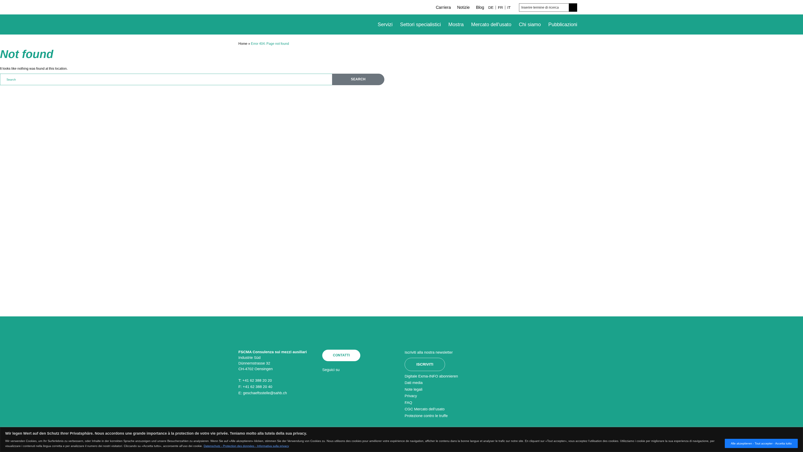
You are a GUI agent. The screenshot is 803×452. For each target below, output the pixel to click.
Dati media (414, 383)
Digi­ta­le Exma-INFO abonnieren (431, 376)
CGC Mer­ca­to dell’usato (425, 409)
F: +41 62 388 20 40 (255, 387)
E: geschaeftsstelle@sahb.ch (262, 393)
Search (358, 79)
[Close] (798, 430)
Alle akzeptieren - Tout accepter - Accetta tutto (761, 443)
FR (500, 7)
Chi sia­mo (530, 24)
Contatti (341, 355)
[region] (401, 439)
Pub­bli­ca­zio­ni (562, 24)
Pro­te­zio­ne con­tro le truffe (426, 416)
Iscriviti (424, 364)
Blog (480, 7)
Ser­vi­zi (385, 24)
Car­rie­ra (443, 7)
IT (509, 7)
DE (491, 7)
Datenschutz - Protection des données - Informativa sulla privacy (246, 446)
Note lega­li (413, 389)
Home (242, 43)
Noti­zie (463, 7)
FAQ (408, 403)
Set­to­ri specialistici (420, 24)
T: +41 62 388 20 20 (255, 380)
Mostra (456, 24)
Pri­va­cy (411, 396)
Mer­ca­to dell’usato (491, 24)
